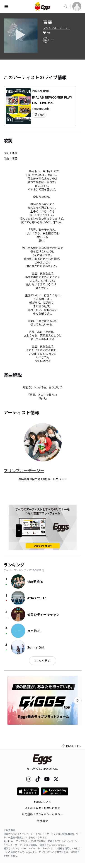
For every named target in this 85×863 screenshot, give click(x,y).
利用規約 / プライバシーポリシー (42, 814)
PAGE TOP (73, 746)
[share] (46, 40)
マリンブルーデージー (56, 28)
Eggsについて (42, 801)
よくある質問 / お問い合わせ (42, 808)
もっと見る (43, 660)
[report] (52, 40)
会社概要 (42, 820)
